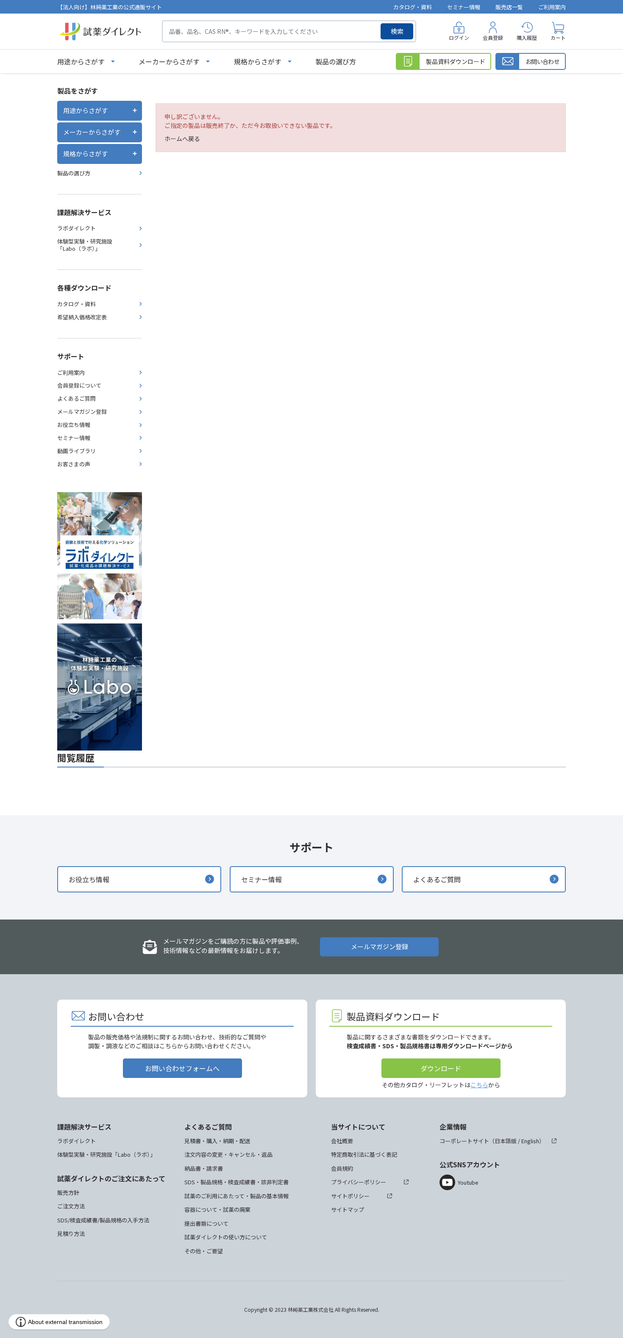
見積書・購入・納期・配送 (217, 1141)
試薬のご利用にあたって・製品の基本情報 (236, 1196)
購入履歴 (527, 37)
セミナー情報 (463, 7)
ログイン (459, 37)
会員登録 (493, 37)
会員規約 (342, 1168)
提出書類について (206, 1223)
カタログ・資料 (412, 7)
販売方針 (68, 1192)
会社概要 (342, 1141)
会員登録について (79, 385)
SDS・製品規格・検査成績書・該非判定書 (236, 1182)
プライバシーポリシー (358, 1182)
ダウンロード (440, 1068)
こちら (479, 1084)
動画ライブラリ (76, 451)
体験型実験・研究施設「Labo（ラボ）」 (84, 244)
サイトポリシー (350, 1196)
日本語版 (506, 1141)
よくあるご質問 (76, 398)
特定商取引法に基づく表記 (364, 1154)
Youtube (468, 1182)
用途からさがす (81, 61)
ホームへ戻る (182, 138)
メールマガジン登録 (82, 411)
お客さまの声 (73, 464)
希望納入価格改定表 (82, 317)
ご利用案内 (552, 7)
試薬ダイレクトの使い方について (225, 1237)
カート (558, 37)
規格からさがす (257, 61)
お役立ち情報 (73, 425)
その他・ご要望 (203, 1251)
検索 (397, 31)
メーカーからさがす (169, 61)
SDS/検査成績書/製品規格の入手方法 (103, 1220)
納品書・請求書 (203, 1168)
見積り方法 (71, 1234)
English (530, 1141)
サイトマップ (347, 1209)
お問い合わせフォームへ (182, 1068)
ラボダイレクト (76, 228)
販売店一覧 (509, 7)
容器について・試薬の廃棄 (217, 1209)
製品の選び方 (335, 61)
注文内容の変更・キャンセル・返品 (228, 1154)
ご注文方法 (71, 1206)
